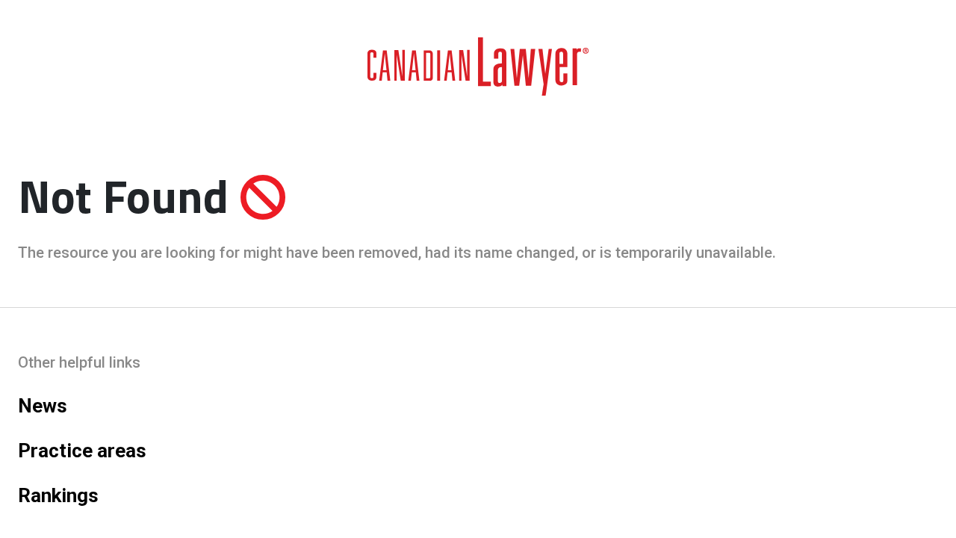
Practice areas (82, 450)
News (42, 406)
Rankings (58, 495)
